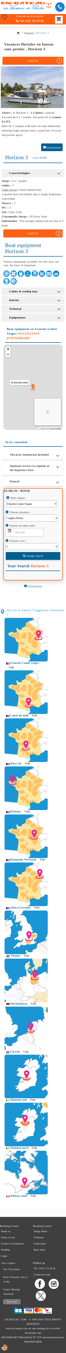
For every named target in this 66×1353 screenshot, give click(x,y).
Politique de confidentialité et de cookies (36, 717)
